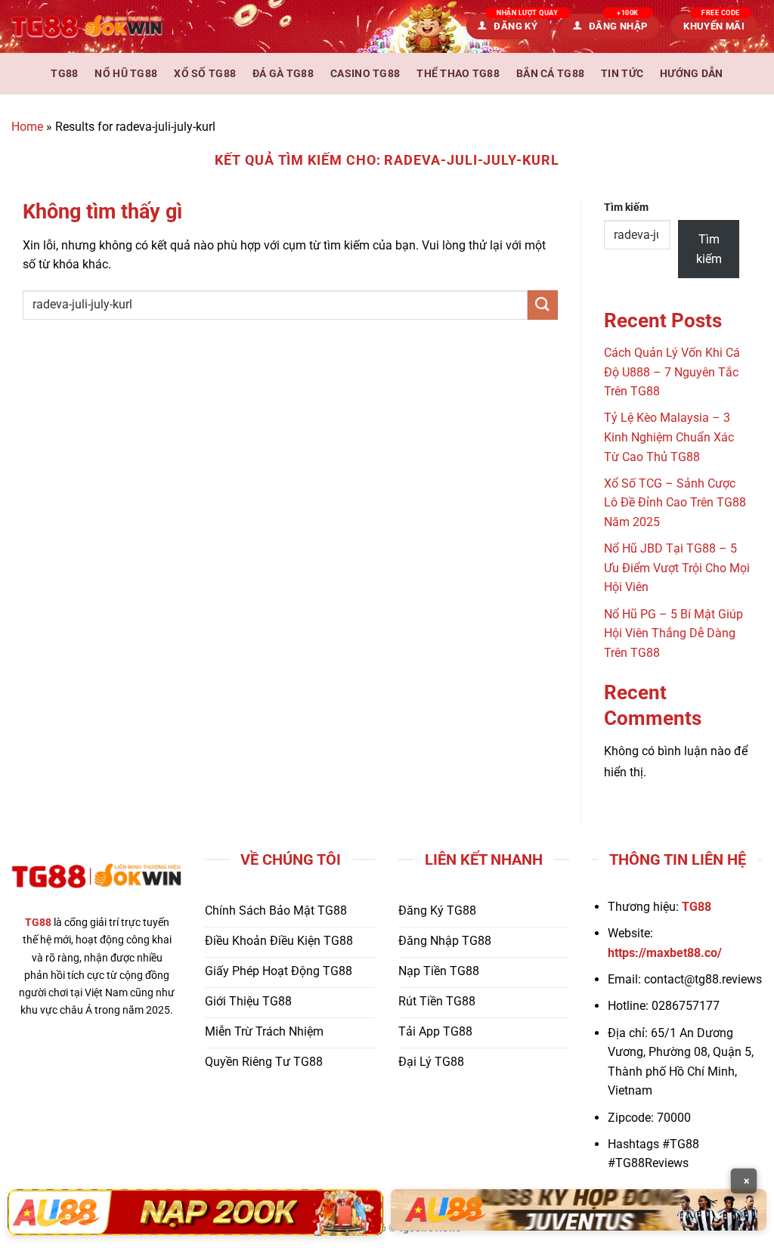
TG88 (64, 73)
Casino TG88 (365, 73)
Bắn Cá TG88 (550, 73)
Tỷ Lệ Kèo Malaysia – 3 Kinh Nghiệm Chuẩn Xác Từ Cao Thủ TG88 (669, 436)
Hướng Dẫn (691, 73)
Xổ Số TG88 (205, 73)
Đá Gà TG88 (283, 73)
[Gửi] (543, 305)
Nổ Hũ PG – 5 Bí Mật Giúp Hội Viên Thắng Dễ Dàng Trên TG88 (673, 633)
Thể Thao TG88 (458, 73)
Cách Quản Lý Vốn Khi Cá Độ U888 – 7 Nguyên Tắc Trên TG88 (672, 371)
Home (27, 126)
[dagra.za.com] (87, 26)
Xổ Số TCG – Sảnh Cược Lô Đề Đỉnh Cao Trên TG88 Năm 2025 (675, 502)
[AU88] (195, 1212)
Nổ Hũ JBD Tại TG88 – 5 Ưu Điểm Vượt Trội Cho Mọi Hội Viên (677, 567)
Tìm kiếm (626, 207)
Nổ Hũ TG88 (125, 73)
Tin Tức (622, 73)
